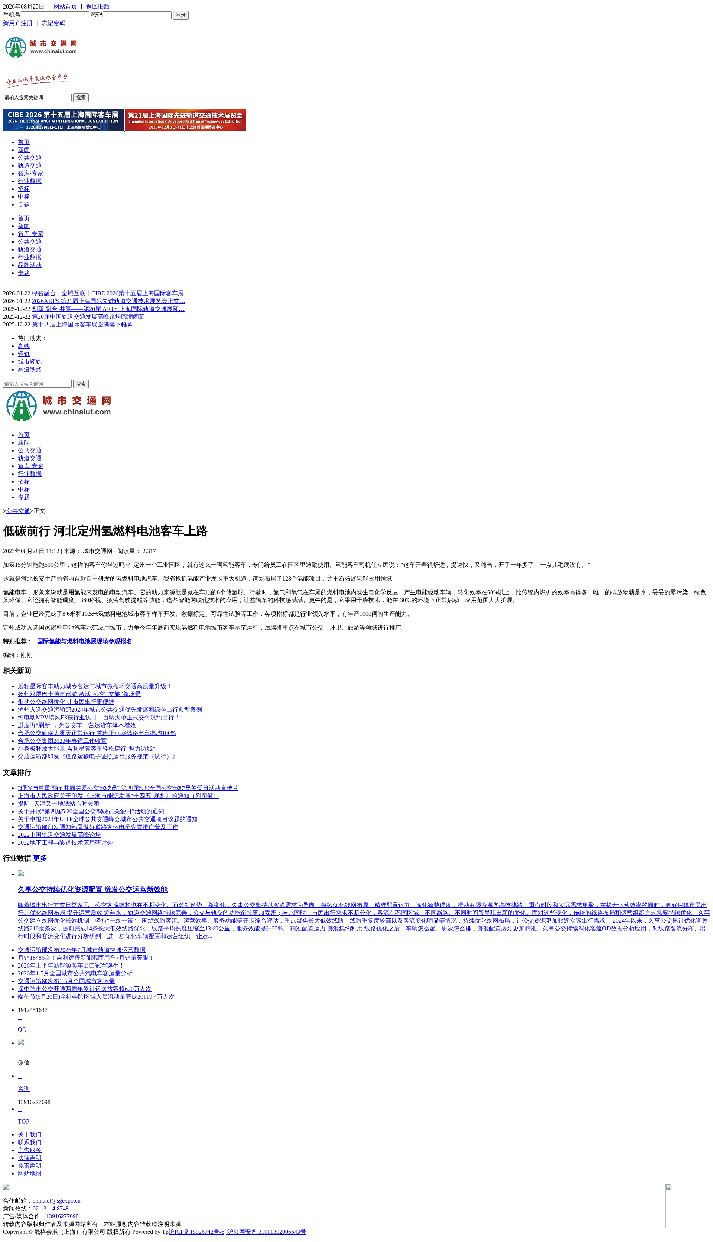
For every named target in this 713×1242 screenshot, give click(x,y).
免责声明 (30, 1166)
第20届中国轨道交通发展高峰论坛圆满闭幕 (88, 316)
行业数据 (30, 181)
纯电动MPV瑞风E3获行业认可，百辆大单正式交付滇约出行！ (99, 717)
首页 (24, 142)
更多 (40, 858)
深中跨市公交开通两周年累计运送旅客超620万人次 (85, 989)
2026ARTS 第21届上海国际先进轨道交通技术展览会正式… (108, 301)
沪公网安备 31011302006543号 (266, 1232)
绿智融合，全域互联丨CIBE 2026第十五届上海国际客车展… (111, 293)
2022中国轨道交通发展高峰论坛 (59, 835)
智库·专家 (30, 173)
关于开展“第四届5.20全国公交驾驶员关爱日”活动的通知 (91, 811)
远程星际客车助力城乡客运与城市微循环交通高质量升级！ (95, 686)
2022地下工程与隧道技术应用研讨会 (65, 842)
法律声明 (30, 1158)
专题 (24, 204)
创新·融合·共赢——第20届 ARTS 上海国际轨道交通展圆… (108, 309)
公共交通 (30, 158)
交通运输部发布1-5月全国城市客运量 (66, 981)
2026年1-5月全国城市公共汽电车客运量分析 (75, 973)
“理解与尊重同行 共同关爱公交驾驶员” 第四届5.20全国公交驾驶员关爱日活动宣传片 (128, 788)
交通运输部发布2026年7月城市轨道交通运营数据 (82, 950)
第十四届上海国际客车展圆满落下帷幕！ (85, 324)
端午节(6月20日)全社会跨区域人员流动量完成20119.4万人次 (96, 997)
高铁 (24, 346)
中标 (24, 197)
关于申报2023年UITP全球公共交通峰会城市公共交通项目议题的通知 (108, 819)
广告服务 (30, 1150)
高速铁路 (30, 369)
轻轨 (24, 354)
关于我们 (30, 1134)
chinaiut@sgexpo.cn (57, 1200)
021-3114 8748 (51, 1208)
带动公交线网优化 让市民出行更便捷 (66, 702)
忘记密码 (53, 23)
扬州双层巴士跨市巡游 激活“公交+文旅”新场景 (79, 694)
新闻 (24, 150)
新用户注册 (18, 23)
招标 (24, 189)
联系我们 (30, 1142)
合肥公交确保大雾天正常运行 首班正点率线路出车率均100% (97, 733)
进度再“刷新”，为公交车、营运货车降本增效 (77, 725)
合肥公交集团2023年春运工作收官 (62, 741)
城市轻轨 (30, 361)
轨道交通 (30, 165)
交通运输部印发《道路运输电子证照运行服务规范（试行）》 (98, 756)
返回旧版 (98, 6)
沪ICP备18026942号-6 (196, 1232)
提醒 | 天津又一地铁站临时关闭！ (61, 803)
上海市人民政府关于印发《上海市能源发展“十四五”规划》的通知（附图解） (118, 796)
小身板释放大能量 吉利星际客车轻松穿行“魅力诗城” (86, 748)
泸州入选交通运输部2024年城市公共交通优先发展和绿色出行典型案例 (110, 709)
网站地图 (30, 1173)
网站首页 (65, 6)
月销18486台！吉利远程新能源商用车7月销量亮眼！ (86, 958)
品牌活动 (30, 265)
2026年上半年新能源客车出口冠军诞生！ (71, 965)
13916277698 (62, 1216)
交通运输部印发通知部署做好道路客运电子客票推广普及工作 (98, 827)
